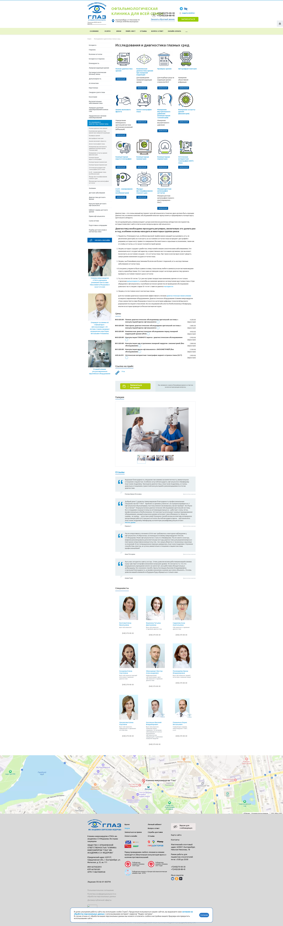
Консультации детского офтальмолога (97, 204)
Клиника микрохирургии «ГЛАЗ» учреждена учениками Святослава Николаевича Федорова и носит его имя (100, 282)
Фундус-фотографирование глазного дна (98, 177)
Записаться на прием (133, 832)
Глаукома (92, 50)
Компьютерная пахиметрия (98, 162)
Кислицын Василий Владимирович (153, 723)
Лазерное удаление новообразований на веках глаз (98, 109)
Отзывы (143, 31)
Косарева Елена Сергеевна (125, 672)
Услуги (108, 31)
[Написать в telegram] (181, 8)
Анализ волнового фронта (97, 141)
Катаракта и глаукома (96, 59)
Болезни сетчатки (95, 54)
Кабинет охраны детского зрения (98, 211)
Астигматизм (94, 83)
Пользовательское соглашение (100, 890)
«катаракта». (169, 286)
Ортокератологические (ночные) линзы (97, 73)
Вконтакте (172, 878)
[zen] (180, 878)
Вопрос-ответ (157, 31)
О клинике (94, 31)
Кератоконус (93, 88)
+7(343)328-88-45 (166, 15)
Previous (125, 430)
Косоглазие (93, 97)
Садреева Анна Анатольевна (179, 624)
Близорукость (94, 63)
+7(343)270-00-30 (166, 13)
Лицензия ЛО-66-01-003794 (99, 882)
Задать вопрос (188, 13)
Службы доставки (155, 832)
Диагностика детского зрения (97, 198)
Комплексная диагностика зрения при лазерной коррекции (99, 132)
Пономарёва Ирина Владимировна (180, 672)
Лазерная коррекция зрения (99, 68)
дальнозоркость (133, 281)
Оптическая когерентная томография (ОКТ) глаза (97, 168)
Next (185, 430)
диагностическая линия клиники (179, 296)
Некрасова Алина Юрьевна (126, 723)
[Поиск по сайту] (193, 31)
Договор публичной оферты (99, 900)
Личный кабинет (155, 824)
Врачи (118, 31)
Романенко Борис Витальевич (180, 723)
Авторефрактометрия (96, 138)
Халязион (92, 188)
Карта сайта (176, 835)
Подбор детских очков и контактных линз (98, 231)
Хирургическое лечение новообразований (97, 116)
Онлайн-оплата (174, 31)
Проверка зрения (94, 135)
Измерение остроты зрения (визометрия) (98, 153)
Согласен (204, 915)
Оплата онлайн (131, 836)
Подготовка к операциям (98, 225)
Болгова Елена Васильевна (125, 624)
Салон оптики (94, 221)
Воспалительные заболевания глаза (95, 102)
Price (123, 371)
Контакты (175, 840)
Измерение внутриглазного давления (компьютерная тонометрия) (98, 148)
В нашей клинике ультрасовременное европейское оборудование (99, 371)
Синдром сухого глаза (97, 92)
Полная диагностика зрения (98, 128)
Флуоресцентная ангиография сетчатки (99, 182)
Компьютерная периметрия (98, 165)
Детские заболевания (97, 193)
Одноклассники (176, 878)
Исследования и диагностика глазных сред (98, 123)
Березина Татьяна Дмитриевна (153, 624)
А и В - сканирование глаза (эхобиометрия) (97, 173)
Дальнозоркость (95, 79)
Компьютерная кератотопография (95, 158)
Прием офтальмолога (97, 216)
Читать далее (130, 522)
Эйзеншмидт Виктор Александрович (154, 672)
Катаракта (92, 45)
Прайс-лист (130, 31)
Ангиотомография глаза (97, 144)
